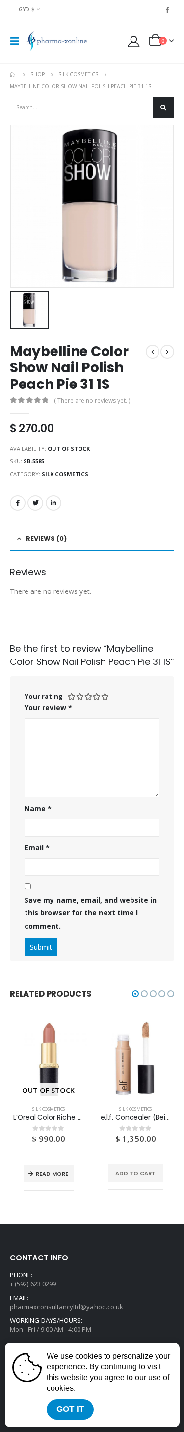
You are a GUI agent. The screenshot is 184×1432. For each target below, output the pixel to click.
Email (37, 847)
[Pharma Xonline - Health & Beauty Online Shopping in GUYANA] (56, 41)
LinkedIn (53, 503)
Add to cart (135, 1173)
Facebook (18, 503)
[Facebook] (167, 9)
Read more (52, 1174)
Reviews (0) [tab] (46, 538)
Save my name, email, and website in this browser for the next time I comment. (91, 913)
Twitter (35, 503)
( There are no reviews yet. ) (92, 400)
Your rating (44, 696)
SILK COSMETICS (65, 473)
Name (38, 808)
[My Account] (134, 41)
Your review (48, 707)
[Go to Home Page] (13, 74)
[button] (135, 994)
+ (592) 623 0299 (33, 1283)
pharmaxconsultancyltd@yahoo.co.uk (66, 1306)
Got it (70, 1409)
